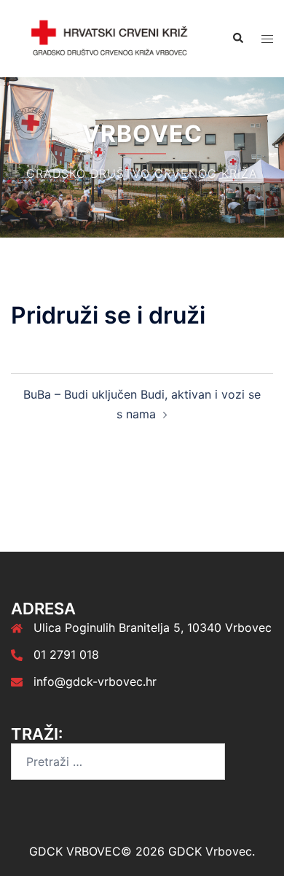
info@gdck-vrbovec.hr (95, 681)
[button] (237, 38)
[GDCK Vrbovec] (110, 38)
